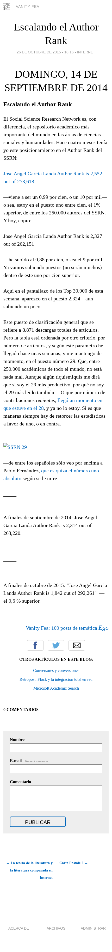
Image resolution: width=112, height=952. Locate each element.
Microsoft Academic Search (56, 688)
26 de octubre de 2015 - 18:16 (45, 52)
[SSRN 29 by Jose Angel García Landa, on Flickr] (15, 447)
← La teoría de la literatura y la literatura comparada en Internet (29, 870)
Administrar (93, 928)
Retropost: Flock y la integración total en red (56, 679)
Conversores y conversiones (56, 670)
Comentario (20, 782)
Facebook (35, 645)
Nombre (17, 739)
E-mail (29, 760)
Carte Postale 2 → (73, 863)
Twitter (56, 645)
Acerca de (18, 928)
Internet (86, 52)
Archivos (56, 928)
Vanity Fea (27, 6)
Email (77, 645)
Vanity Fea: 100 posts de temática (67, 628)
